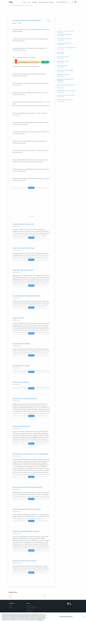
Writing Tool (34, 2)
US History (51, 2)
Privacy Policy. (40, 619)
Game (36, 150)
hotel (17, 171)
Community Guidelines (31, 607)
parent (45, 178)
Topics (29, 2)
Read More (31, 237)
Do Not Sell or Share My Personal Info (65, 616)
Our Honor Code (30, 609)
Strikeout (10, 597)
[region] (43, 616)
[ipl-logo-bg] (11, 2)
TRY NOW (45, 62)
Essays (24, 2)
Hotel (10, 596)
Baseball (10, 595)
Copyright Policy (29, 605)
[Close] (84, 616)
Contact (10, 607)
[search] (72, 2)
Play (44, 597)
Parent (44, 595)
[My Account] (76, 2)
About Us (11, 605)
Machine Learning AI (43, 2)
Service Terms (29, 612)
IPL (9, 5)
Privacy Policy (29, 610)
